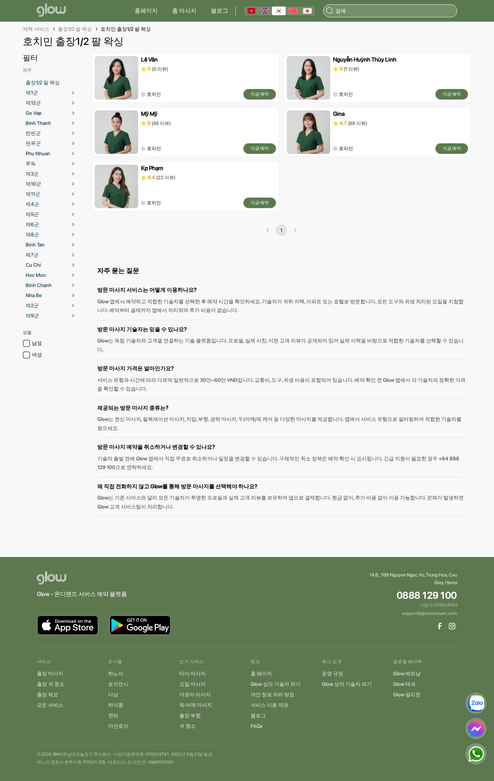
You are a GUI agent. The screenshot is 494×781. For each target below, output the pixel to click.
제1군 (32, 93)
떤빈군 (33, 133)
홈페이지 (146, 10)
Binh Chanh (39, 285)
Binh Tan (35, 245)
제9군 (32, 315)
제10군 (33, 184)
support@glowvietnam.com (429, 613)
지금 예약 (260, 94)
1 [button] (281, 230)
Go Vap (34, 113)
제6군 (32, 224)
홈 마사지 (184, 10)
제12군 (33, 103)
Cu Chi (33, 265)
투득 (31, 163)
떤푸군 (33, 143)
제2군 (32, 305)
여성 (37, 355)
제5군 (32, 214)
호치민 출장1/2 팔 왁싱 (126, 29)
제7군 (32, 255)
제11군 (33, 194)
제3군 (32, 174)
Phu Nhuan (38, 153)
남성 (37, 343)
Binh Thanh (38, 123)
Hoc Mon (36, 275)
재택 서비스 (36, 29)
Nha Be (34, 295)
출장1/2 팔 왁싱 (75, 29)
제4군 (32, 204)
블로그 (219, 10)
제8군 (32, 234)
